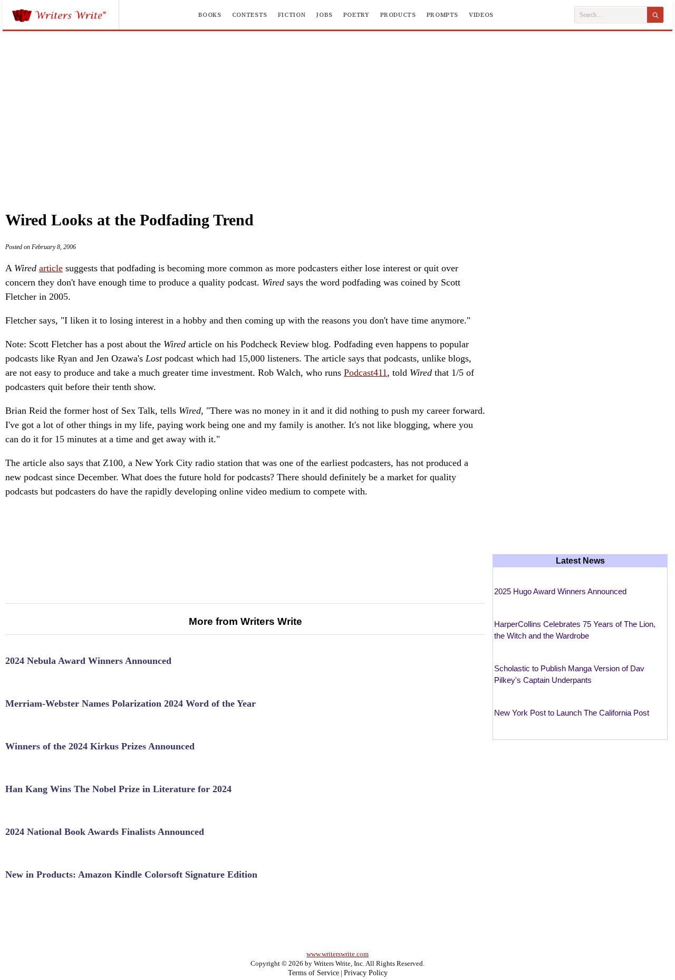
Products (398, 15)
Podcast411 (365, 372)
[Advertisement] (337, 110)
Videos (481, 15)
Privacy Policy (366, 973)
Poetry (356, 15)
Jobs (324, 15)
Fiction (291, 15)
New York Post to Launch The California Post (571, 712)
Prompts (442, 15)
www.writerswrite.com (337, 954)
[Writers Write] (65, 15)
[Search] (655, 15)
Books (209, 15)
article (51, 268)
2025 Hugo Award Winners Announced (560, 591)
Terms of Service (313, 973)
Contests (249, 15)
